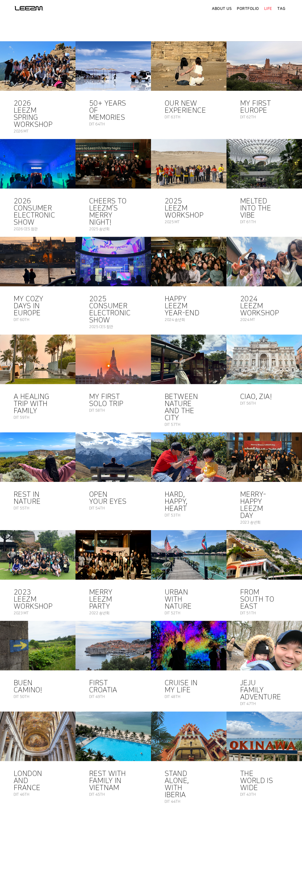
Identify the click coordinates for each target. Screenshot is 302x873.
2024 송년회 (175, 320)
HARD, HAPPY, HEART (176, 501)
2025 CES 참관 (101, 327)
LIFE (268, 9)
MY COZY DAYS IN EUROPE (28, 306)
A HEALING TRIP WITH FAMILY (31, 404)
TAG (281, 9)
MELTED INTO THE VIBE (255, 208)
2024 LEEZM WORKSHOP (259, 306)
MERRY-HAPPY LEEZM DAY (253, 505)
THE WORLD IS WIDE (256, 781)
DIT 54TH (97, 508)
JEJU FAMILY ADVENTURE (260, 690)
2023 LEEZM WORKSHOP (33, 599)
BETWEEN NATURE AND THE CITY (181, 407)
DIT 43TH (248, 794)
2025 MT (172, 222)
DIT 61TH (248, 222)
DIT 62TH (248, 117)
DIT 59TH (21, 417)
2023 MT (21, 613)
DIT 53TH (172, 515)
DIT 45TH (97, 794)
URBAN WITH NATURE (178, 599)
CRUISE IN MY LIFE (181, 686)
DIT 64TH (97, 124)
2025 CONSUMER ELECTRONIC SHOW (109, 309)
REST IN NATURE (27, 497)
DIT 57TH (172, 424)
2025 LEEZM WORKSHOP (184, 208)
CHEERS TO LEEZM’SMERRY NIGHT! (108, 211)
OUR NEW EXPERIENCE (185, 106)
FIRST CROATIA (103, 686)
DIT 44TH (172, 801)
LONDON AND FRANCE (28, 781)
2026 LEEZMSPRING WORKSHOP (33, 113)
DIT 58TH (97, 410)
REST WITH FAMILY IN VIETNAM (107, 781)
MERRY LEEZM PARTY (100, 599)
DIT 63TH (172, 117)
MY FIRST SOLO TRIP (106, 400)
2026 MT (21, 131)
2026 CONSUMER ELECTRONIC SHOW (34, 211)
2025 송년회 (99, 229)
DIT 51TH (248, 613)
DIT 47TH (248, 704)
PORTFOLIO (248, 9)
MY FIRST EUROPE (255, 106)
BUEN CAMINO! (28, 686)
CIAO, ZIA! (256, 397)
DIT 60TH (21, 320)
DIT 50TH (21, 697)
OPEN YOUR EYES (108, 497)
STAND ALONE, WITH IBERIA (177, 784)
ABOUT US (222, 9)
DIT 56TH (248, 403)
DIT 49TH (97, 697)
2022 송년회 (99, 613)
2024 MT (247, 320)
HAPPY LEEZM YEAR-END (182, 306)
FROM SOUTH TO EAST (257, 599)
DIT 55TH (21, 508)
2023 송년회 (250, 522)
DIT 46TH (21, 794)
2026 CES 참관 (26, 229)
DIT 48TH (172, 697)
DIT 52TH (172, 613)
